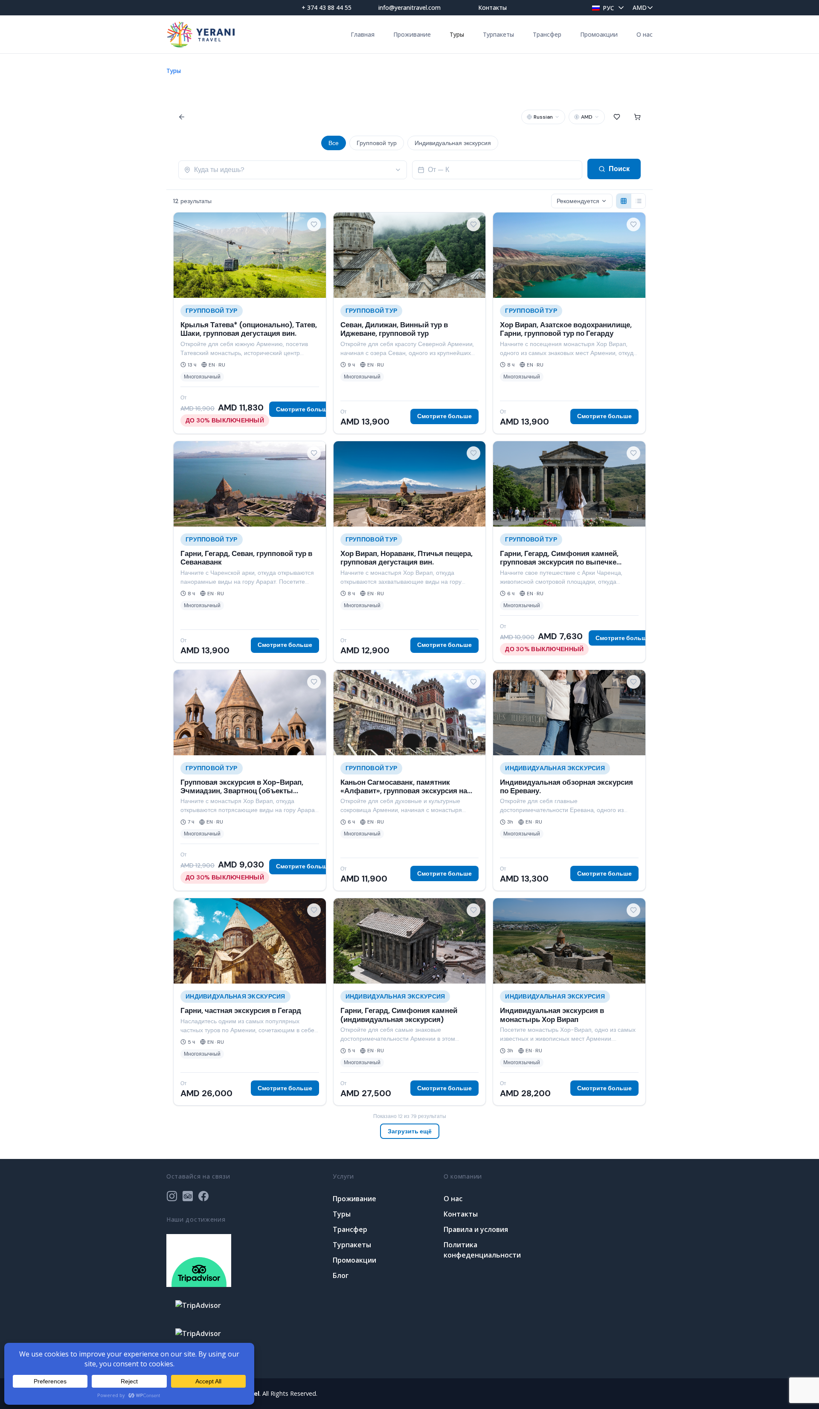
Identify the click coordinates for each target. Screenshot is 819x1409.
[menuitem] (606, 7)
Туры (457, 34)
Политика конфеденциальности (482, 1250)
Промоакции (599, 34)
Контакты (492, 7)
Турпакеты (498, 34)
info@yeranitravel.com (409, 7)
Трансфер (547, 34)
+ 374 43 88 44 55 (326, 7)
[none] (606, 7)
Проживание (412, 34)
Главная (363, 34)
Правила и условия (476, 1229)
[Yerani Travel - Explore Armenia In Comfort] (200, 34)
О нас (644, 34)
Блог (341, 1275)
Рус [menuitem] (608, 8)
